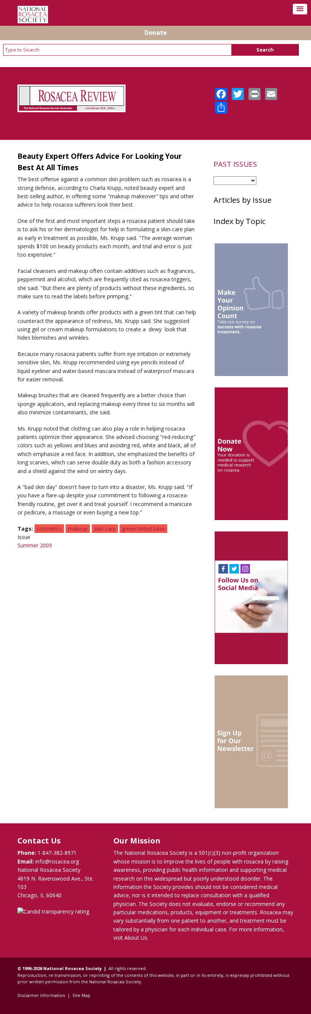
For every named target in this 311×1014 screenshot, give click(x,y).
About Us (135, 937)
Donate (156, 32)
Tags (24, 528)
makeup (78, 528)
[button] (300, 9)
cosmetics (49, 528)
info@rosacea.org (57, 861)
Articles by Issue (243, 200)
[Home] (32, 21)
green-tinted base (143, 528)
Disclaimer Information (41, 995)
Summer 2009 (34, 545)
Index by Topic (239, 221)
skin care (105, 528)
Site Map (81, 995)
